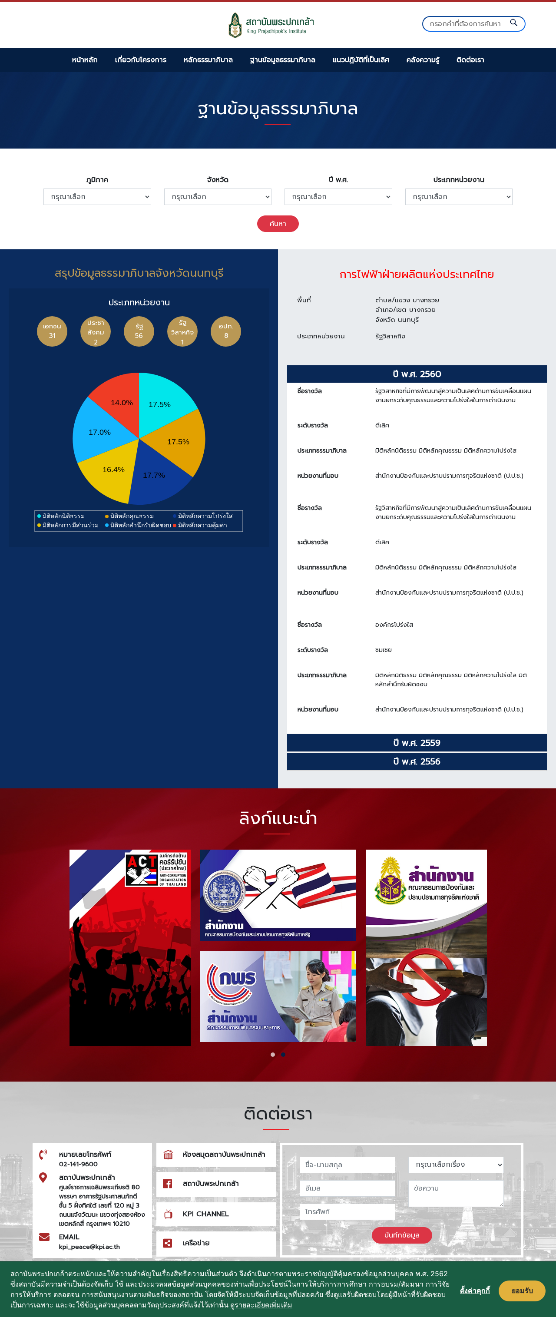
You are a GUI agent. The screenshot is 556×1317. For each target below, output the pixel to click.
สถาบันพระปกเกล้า (211, 1183)
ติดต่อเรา (470, 60)
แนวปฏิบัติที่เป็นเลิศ (361, 60)
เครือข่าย (196, 1243)
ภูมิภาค (97, 180)
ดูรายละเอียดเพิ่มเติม (261, 1304)
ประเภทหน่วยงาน (459, 180)
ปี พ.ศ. (338, 180)
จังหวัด (217, 180)
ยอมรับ (522, 1290)
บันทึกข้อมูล (402, 1235)
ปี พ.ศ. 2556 (417, 761)
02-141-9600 (78, 1164)
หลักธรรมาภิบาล (208, 60)
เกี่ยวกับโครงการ (140, 60)
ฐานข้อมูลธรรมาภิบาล (282, 60)
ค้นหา (278, 223)
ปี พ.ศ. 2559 (417, 742)
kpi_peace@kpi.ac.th (89, 1246)
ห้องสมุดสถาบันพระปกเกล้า (224, 1154)
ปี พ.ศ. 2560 (417, 374)
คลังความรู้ (423, 60)
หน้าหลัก (85, 60)
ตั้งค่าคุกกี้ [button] (475, 1290)
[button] (273, 1054)
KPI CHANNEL (206, 1214)
